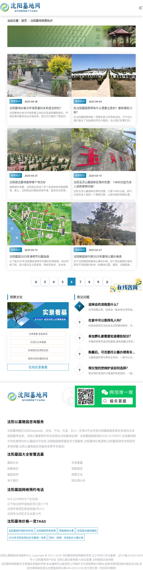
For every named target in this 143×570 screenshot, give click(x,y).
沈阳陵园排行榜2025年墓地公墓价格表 (98, 256)
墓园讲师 (12, 474)
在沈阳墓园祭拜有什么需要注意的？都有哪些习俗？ (103, 110)
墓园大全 (12, 462)
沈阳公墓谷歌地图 (67, 559)
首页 (24, 21)
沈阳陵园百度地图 (102, 559)
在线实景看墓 (38, 367)
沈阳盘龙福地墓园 (87, 530)
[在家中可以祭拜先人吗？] (79, 322)
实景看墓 (77, 462)
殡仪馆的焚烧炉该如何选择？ (108, 368)
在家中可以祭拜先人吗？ (105, 320)
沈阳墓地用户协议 (45, 559)
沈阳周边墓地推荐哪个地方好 (27, 182)
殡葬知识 (16, 101)
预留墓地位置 (66, 530)
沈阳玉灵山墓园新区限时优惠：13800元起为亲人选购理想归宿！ (103, 184)
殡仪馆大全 (78, 480)
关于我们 (12, 480)
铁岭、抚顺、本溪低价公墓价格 (66, 537)
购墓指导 (12, 468)
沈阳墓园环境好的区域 (21, 530)
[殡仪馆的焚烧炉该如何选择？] (79, 370)
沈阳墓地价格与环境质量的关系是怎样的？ (35, 108)
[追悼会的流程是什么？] (79, 306)
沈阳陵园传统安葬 (46, 530)
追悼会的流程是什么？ (104, 304)
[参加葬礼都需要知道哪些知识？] (79, 338)
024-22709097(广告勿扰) (22, 499)
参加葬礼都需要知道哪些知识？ (110, 336)
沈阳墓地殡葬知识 (41, 21)
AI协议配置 (85, 559)
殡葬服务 (77, 468)
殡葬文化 (77, 474)
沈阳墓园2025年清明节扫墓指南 (29, 256)
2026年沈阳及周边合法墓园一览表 (27, 537)
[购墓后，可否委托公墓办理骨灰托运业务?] (79, 354)
